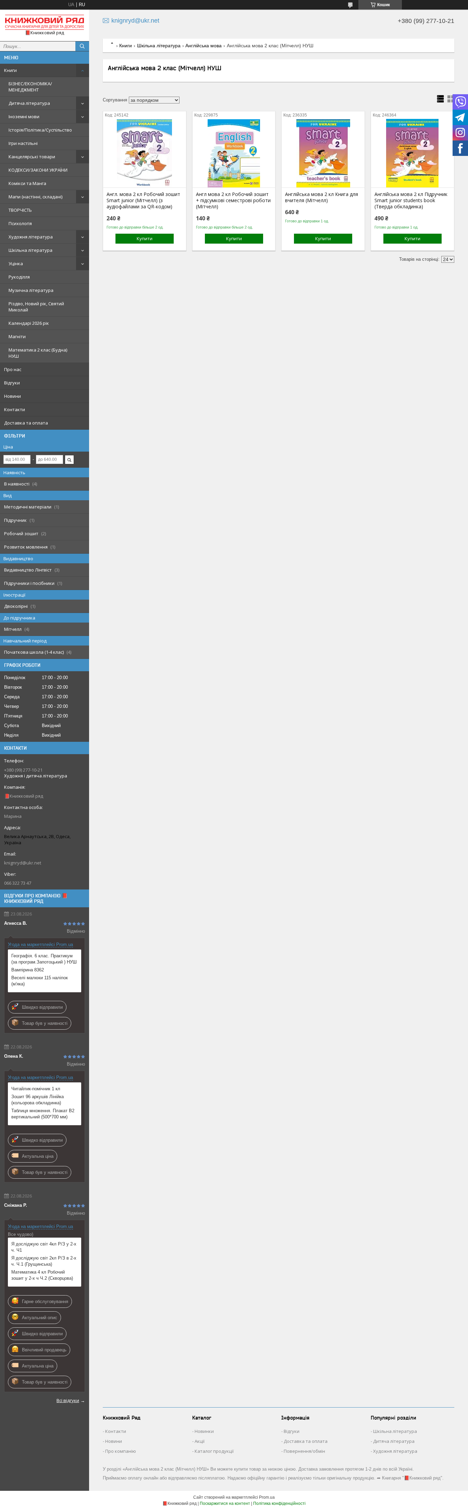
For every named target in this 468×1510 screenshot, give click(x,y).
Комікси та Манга (27, 183)
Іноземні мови (24, 116)
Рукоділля (19, 277)
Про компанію (120, 1451)
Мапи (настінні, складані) (35, 197)
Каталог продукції (214, 1451)
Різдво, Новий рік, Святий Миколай (36, 306)
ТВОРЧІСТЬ (20, 210)
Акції (200, 1441)
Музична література (31, 290)
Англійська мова (203, 45)
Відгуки (12, 383)
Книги (10, 70)
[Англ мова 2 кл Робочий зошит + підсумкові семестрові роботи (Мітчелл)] (234, 153)
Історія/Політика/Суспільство (40, 130)
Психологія (20, 223)
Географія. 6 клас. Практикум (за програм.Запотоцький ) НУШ (44, 959)
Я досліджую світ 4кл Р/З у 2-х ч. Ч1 (43, 1247)
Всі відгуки (68, 1400)
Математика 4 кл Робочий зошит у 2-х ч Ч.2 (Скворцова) (42, 1275)
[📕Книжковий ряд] (44, 22)
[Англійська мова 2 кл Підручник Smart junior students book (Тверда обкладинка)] (412, 153)
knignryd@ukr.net (22, 863)
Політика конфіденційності (279, 1503)
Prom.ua (267, 1497)
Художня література (31, 237)
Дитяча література (29, 103)
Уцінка (16, 263)
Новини (12, 396)
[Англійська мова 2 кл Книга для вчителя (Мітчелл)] (323, 153)
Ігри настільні (23, 143)
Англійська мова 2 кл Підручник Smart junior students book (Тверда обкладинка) (410, 200)
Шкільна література (30, 250)
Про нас (12, 369)
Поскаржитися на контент (225, 1503)
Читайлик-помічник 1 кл (35, 1088)
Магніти (17, 336)
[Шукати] (82, 46)
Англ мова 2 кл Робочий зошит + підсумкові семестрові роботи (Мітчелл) (233, 200)
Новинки (204, 1431)
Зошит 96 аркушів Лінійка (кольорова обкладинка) (37, 1099)
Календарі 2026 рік (29, 323)
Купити (144, 238)
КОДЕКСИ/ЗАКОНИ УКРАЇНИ (38, 170)
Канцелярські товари (32, 157)
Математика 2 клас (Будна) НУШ (38, 353)
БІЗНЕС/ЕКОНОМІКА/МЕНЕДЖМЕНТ (30, 87)
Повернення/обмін (304, 1451)
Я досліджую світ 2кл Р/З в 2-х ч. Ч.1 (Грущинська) (43, 1261)
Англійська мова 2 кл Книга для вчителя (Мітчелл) (321, 197)
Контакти (14, 409)
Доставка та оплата (26, 423)
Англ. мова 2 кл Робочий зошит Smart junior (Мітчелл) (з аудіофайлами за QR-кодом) (143, 200)
